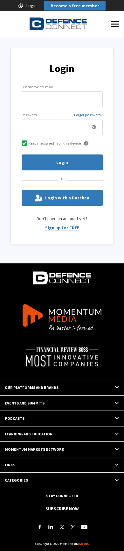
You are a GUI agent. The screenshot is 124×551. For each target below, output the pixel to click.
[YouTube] (84, 527)
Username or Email (37, 86)
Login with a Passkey (67, 198)
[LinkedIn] (51, 527)
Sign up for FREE (62, 228)
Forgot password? (88, 114)
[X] (62, 527)
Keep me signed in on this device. (55, 143)
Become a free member (75, 6)
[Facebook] (40, 527)
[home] (58, 24)
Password (29, 114)
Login (31, 5)
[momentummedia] (62, 318)
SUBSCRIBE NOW (62, 509)
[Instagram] (73, 527)
